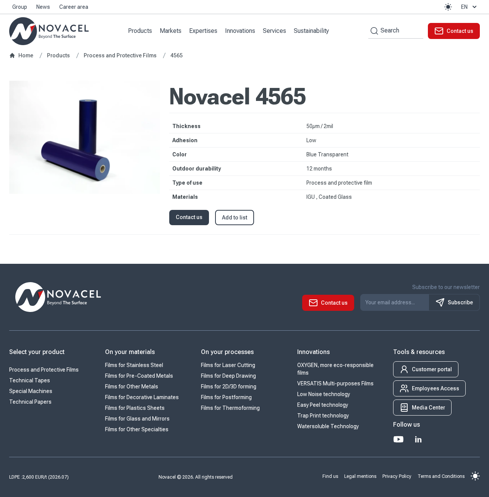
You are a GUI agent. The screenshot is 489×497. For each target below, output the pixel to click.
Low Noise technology (323, 394)
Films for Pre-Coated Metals (139, 376)
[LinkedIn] (418, 439)
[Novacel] (49, 31)
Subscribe (460, 302)
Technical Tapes (29, 380)
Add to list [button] (234, 217)
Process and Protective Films (44, 370)
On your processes (227, 352)
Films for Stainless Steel (134, 365)
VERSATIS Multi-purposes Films (335, 383)
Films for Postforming (226, 397)
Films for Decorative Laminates (142, 397)
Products (140, 30)
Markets (170, 30)
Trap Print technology (323, 416)
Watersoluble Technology (328, 426)
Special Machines (30, 391)
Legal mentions (360, 476)
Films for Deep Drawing (228, 376)
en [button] (464, 7)
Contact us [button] (189, 217)
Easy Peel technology (322, 405)
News (43, 7)
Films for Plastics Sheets (135, 408)
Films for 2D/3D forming (228, 386)
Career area (73, 7)
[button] (448, 7)
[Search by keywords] (373, 31)
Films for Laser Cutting (228, 365)
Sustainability (311, 30)
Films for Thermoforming (230, 408)
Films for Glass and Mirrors (137, 419)
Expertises (203, 30)
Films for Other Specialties (136, 429)
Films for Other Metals (131, 386)
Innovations (240, 30)
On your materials (130, 352)
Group (19, 7)
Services (274, 30)
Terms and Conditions (441, 476)
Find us (330, 476)
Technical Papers (30, 402)
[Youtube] (398, 439)
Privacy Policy (396, 476)
